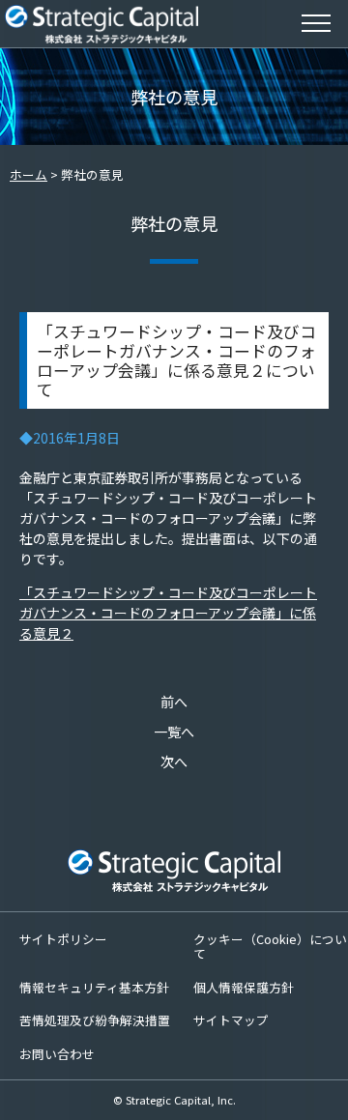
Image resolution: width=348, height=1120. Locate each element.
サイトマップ (231, 1020)
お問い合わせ (57, 1054)
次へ (174, 761)
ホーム (28, 174)
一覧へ (174, 731)
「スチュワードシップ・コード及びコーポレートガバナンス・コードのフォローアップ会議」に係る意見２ (168, 613)
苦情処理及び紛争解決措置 (94, 1020)
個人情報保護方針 (243, 987)
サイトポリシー (63, 939)
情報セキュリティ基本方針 (94, 987)
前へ (174, 701)
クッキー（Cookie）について (270, 946)
